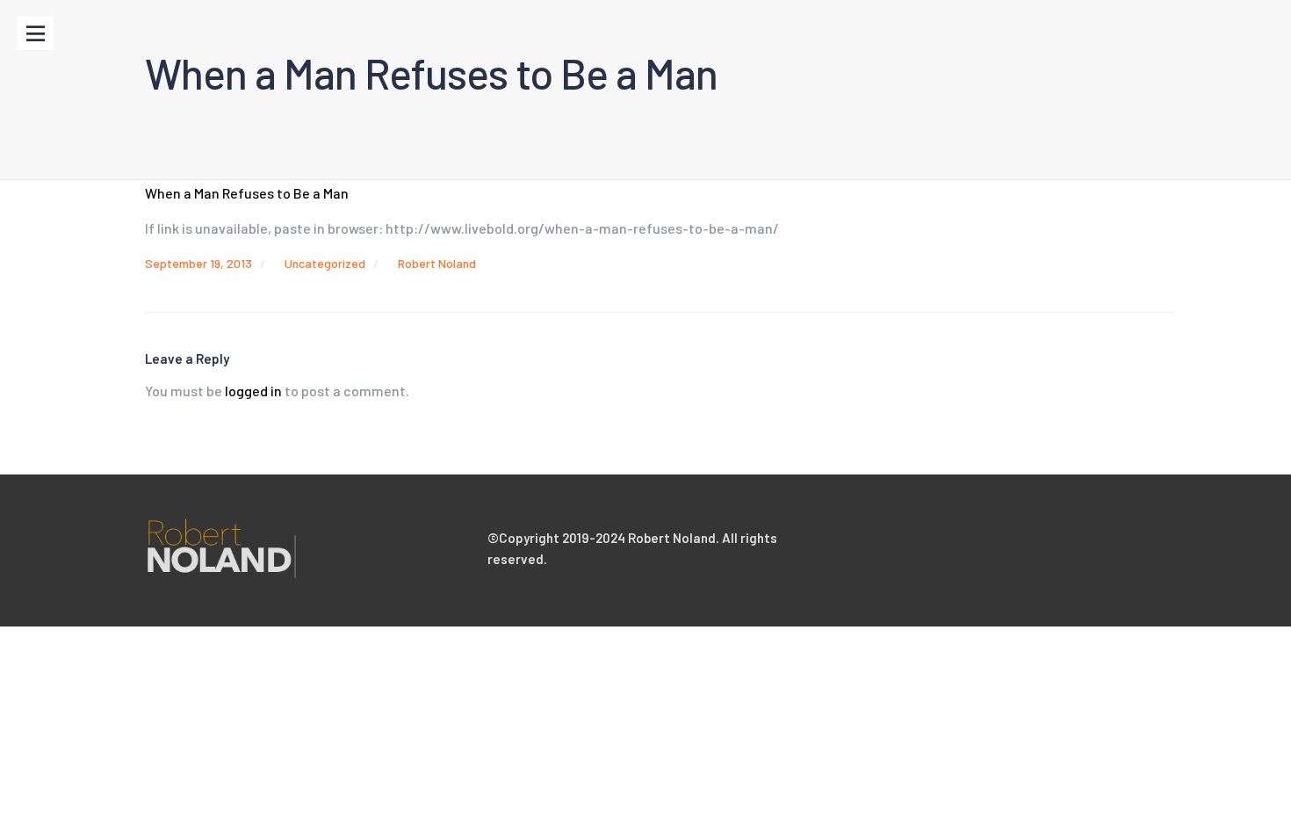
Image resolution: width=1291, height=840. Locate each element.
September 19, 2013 (198, 263)
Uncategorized (325, 263)
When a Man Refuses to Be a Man (247, 193)
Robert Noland (437, 263)
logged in (253, 390)
